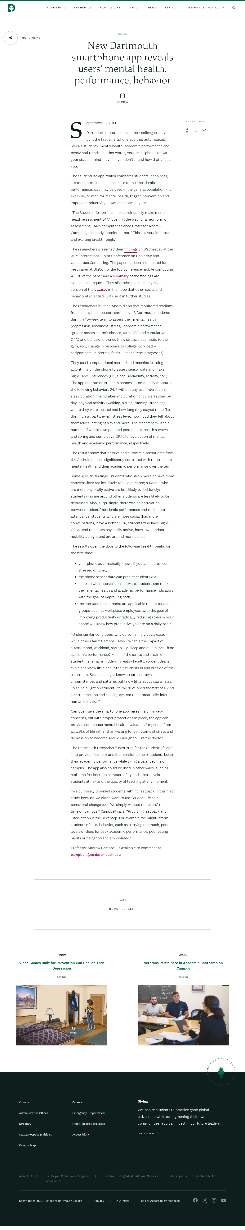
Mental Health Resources (88, 1124)
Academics (83, 7)
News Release (121, 909)
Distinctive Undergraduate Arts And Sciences (130, 1176)
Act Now (146, 1133)
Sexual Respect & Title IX (35, 1134)
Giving (170, 7)
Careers (77, 1102)
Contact (24, 1102)
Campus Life (110, 7)
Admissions (56, 7)
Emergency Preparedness (88, 1113)
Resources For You (204, 7)
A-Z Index (122, 1201)
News (152, 7)
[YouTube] (223, 1201)
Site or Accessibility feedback (160, 1201)
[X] (205, 1201)
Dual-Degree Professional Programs (67, 1176)
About (134, 7)
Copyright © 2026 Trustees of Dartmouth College (50, 1201)
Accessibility (80, 1134)
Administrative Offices (33, 1113)
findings (130, 249)
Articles (122, 33)
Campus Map (27, 1145)
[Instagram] (214, 1201)
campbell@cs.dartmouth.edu (96, 854)
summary (121, 275)
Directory (25, 1124)
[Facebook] (195, 1201)
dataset (100, 289)
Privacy (99, 1201)
